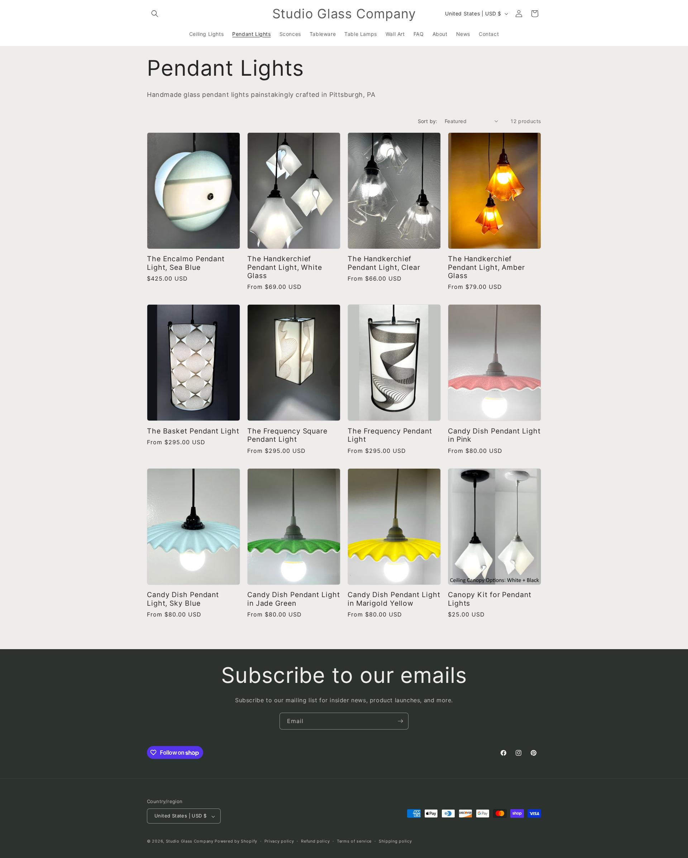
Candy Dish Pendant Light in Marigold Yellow (394, 599)
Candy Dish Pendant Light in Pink (494, 435)
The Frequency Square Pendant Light (287, 435)
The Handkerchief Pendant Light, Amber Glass (486, 267)
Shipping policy (395, 841)
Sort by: (428, 121)
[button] (155, 14)
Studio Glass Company (190, 841)
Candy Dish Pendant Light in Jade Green (293, 599)
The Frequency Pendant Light (390, 435)
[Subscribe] (400, 721)
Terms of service (354, 841)
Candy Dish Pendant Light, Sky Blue (183, 599)
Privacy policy (279, 841)
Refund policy (315, 841)
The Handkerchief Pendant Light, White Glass (284, 267)
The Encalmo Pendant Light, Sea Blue (186, 263)
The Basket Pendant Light (193, 431)
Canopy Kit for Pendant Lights (489, 599)
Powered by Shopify (236, 841)
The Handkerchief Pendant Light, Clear (384, 263)
